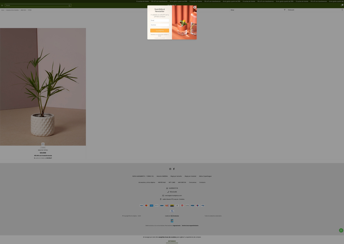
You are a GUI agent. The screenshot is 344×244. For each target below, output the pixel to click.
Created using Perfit (160, 38)
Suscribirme (160, 30)
